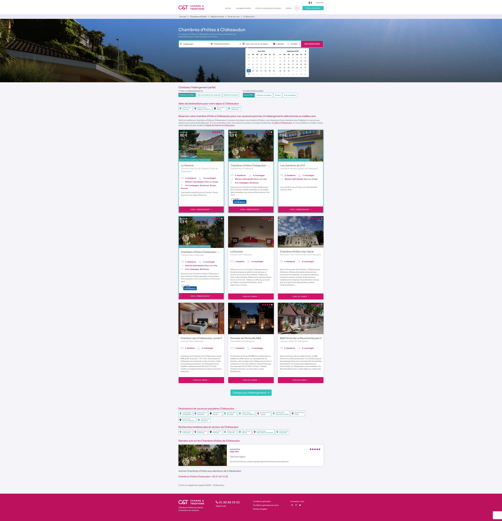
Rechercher (312, 44)
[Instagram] (292, 505)
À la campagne (290, 95)
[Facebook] (296, 505)
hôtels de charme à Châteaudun (220, 125)
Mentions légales (260, 509)
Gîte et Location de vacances (209, 95)
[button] (310, 3)
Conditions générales (262, 501)
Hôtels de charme (231, 95)
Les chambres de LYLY (292, 165)
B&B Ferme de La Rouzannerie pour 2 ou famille (306, 338)
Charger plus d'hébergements (250, 392)
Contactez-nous (297, 501)
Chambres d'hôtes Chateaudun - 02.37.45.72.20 (258, 165)
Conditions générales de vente (266, 505)
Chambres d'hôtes (243, 8)
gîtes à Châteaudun (283, 123)
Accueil (228, 8)
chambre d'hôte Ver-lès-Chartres (195, 168)
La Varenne (187, 165)
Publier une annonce (313, 8)
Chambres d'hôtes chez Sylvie (297, 251)
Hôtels (289, 8)
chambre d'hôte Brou (289, 168)
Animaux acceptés (264, 95)
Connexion (320, 2)
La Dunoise (236, 251)
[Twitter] (300, 505)
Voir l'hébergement (200, 209)
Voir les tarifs (250, 296)
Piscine (278, 95)
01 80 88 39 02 (229, 502)
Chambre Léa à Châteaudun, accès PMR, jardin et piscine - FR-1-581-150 (222, 338)
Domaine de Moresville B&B (245, 338)
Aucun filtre (248, 95)
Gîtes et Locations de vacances (268, 8)
